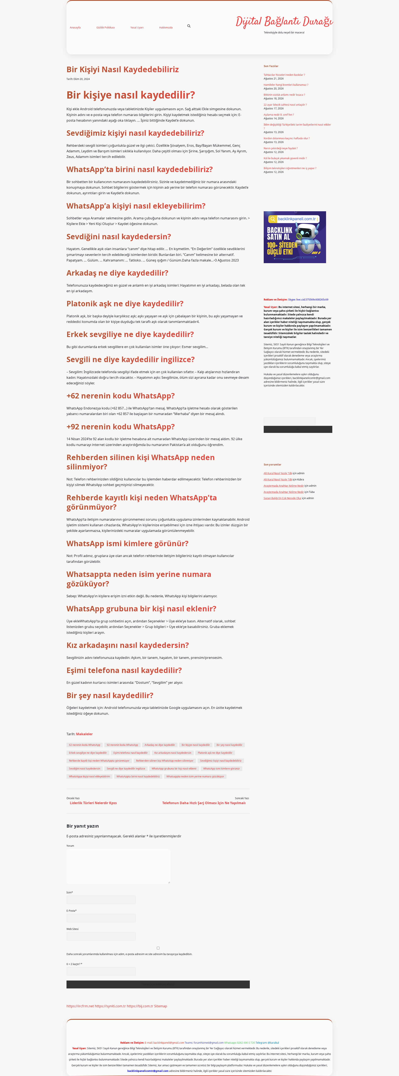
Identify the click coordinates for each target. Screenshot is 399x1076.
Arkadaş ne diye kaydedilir (160, 745)
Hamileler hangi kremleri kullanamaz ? (286, 85)
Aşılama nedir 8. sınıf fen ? (279, 114)
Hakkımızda (166, 27)
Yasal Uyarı (137, 27)
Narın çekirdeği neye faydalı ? (281, 148)
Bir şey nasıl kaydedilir (229, 745)
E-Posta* (71, 910)
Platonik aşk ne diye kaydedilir (215, 753)
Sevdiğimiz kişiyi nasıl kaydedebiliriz (220, 760)
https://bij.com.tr (140, 1006)
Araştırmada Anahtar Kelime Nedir (284, 485)
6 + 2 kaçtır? (74, 964)
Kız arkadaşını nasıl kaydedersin (172, 753)
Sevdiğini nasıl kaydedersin (84, 768)
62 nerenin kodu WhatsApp (84, 745)
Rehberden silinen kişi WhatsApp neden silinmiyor (164, 760)
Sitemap (160, 1006)
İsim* (69, 892)
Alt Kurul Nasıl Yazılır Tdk (278, 473)
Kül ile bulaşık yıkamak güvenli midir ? (285, 158)
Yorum (70, 846)
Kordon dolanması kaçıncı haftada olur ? (287, 138)
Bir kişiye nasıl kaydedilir (196, 745)
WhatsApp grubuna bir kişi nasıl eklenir (174, 768)
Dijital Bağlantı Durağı (284, 21)
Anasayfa (75, 27)
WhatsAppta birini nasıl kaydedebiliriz (138, 776)
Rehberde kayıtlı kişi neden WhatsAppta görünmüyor (99, 760)
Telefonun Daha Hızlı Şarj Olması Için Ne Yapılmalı (204, 803)
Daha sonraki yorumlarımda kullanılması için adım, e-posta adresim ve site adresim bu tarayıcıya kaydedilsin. (129, 954)
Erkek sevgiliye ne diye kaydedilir (88, 753)
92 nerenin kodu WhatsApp (122, 745)
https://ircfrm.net (80, 1006)
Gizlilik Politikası (105, 27)
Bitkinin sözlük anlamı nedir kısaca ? (284, 94)
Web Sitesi (72, 929)
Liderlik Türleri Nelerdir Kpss (93, 803)
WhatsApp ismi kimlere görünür (221, 768)
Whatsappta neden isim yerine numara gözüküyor (195, 776)
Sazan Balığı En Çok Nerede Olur (282, 498)
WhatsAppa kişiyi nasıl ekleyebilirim (89, 776)
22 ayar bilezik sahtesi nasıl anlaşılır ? (285, 104)
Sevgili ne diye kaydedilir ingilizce (126, 768)
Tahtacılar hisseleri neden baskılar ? (284, 75)
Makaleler (84, 734)
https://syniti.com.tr (110, 1006)
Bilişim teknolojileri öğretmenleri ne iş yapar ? (290, 168)
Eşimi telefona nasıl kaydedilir (130, 753)
